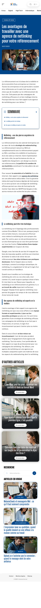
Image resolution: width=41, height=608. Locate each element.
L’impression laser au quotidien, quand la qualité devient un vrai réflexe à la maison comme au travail (20, 530)
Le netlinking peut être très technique (13, 121)
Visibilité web (9, 20)
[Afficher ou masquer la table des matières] (28, 112)
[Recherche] (30, 4)
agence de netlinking (30, 176)
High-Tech (20, 497)
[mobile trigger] (3, 4)
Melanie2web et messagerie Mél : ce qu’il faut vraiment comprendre (19, 503)
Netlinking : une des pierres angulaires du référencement (17, 117)
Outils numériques (20, 523)
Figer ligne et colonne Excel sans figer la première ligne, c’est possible (20, 419)
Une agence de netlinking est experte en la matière (16, 125)
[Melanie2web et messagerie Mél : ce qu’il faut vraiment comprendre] (20, 490)
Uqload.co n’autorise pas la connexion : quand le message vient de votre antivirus (20, 558)
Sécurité (20, 551)
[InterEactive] (13, 4)
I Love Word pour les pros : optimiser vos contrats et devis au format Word (20, 386)
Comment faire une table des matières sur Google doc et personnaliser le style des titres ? (21, 450)
